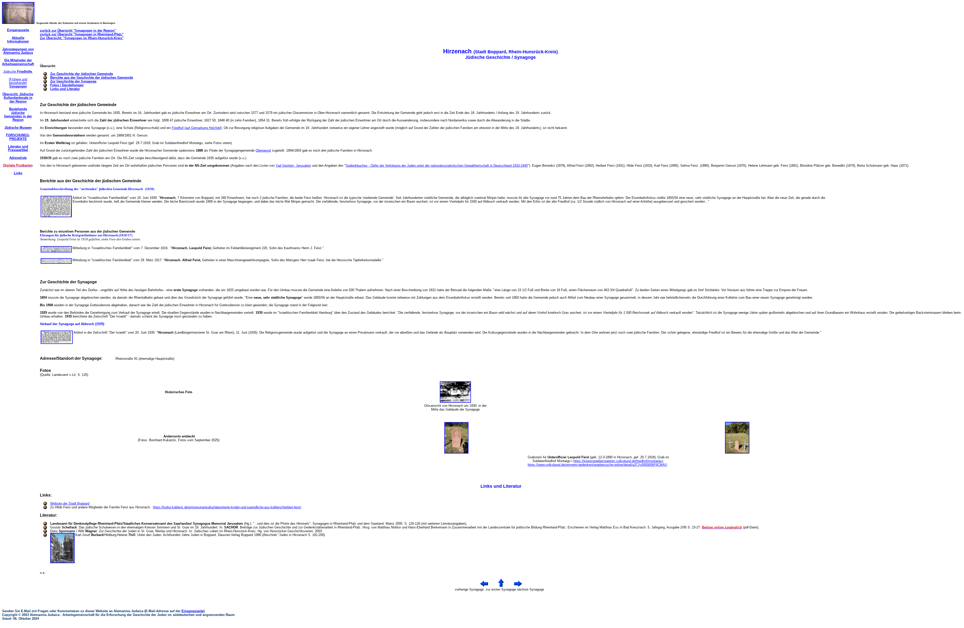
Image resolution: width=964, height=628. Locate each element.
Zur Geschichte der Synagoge (73, 81)
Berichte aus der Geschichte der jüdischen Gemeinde (91, 77)
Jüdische (18, 71)
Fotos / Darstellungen (67, 85)
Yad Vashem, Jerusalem (293, 165)
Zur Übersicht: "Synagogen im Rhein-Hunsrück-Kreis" (82, 38)
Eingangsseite (193, 611)
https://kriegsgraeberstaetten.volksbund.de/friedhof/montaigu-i (618, 461)
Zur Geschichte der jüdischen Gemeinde (81, 74)
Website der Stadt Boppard (69, 503)
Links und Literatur (65, 89)
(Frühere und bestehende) (18, 82)
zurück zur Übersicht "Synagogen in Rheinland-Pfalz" (82, 34)
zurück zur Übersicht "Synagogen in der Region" (78, 30)
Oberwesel (263, 150)
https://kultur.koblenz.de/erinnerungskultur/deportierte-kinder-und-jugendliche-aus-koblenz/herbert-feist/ (227, 507)
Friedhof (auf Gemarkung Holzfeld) (197, 128)
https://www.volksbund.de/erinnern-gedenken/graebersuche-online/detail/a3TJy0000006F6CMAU (597, 465)
